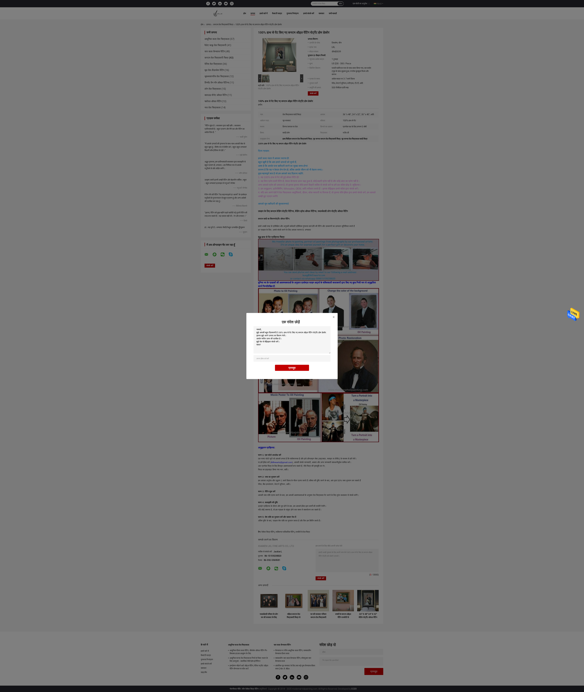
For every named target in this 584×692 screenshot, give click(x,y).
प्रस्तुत (292, 367)
